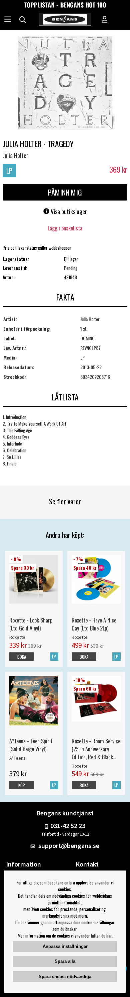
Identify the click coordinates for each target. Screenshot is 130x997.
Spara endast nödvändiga (65, 976)
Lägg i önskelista (65, 228)
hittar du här (101, 935)
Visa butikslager (68, 211)
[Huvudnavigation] (7, 20)
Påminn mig (65, 192)
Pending (70, 268)
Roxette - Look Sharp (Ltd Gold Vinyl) (30, 624)
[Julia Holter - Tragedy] (65, 83)
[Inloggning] (105, 20)
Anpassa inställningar (65, 946)
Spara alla (65, 961)
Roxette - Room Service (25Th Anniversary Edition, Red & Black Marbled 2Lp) (96, 749)
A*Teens (17, 758)
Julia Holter (15, 155)
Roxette (17, 637)
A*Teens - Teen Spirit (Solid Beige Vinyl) (31, 745)
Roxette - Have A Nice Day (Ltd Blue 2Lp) (94, 624)
